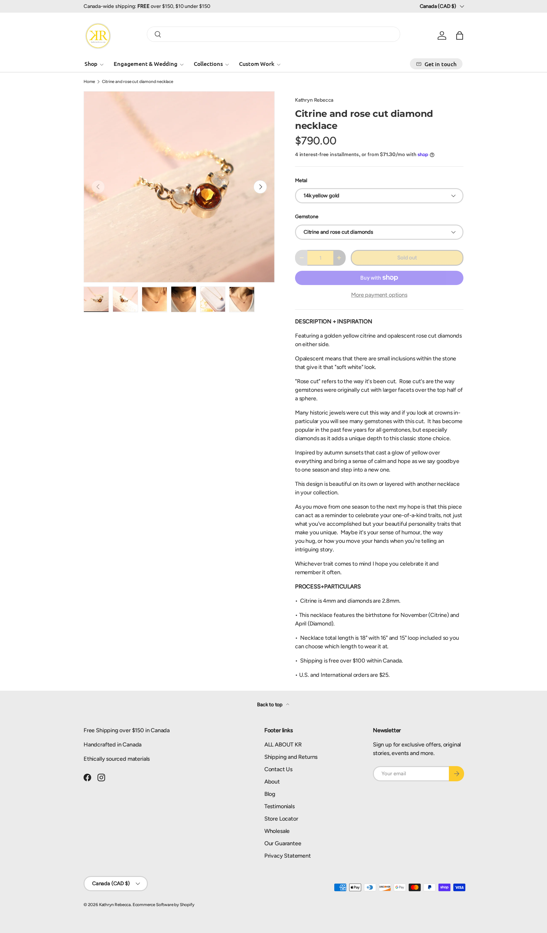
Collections (208, 63)
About (272, 781)
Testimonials (279, 806)
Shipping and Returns (291, 756)
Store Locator (281, 818)
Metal (301, 180)
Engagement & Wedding (145, 63)
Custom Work (256, 63)
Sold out (407, 257)
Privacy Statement (287, 855)
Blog (269, 793)
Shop (91, 63)
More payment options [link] (379, 294)
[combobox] (273, 34)
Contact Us (278, 769)
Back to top (270, 704)
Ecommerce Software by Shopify (163, 904)
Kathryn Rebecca (314, 100)
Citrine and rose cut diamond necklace (137, 81)
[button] (460, 35)
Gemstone (306, 216)
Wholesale (277, 831)
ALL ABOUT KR (283, 744)
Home (89, 81)
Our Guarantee (282, 843)
